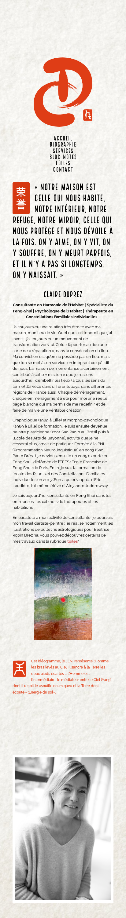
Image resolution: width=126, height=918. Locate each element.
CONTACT (63, 170)
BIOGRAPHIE (63, 145)
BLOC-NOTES (63, 157)
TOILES (63, 163)
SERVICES (63, 151)
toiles (72, 541)
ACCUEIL (63, 139)
